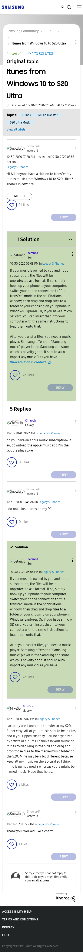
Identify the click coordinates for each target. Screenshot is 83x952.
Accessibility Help (17, 911)
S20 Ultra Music (20, 122)
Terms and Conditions (20, 919)
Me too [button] (19, 196)
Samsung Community (23, 31)
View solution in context (28, 362)
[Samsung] (13, 7)
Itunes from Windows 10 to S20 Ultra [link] (39, 43)
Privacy (8, 927)
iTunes (26, 115)
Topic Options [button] (68, 42)
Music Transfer (47, 115)
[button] (69, 147)
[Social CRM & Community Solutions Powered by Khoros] (65, 897)
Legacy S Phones (17, 167)
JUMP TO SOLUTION (39, 54)
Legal (6, 935)
